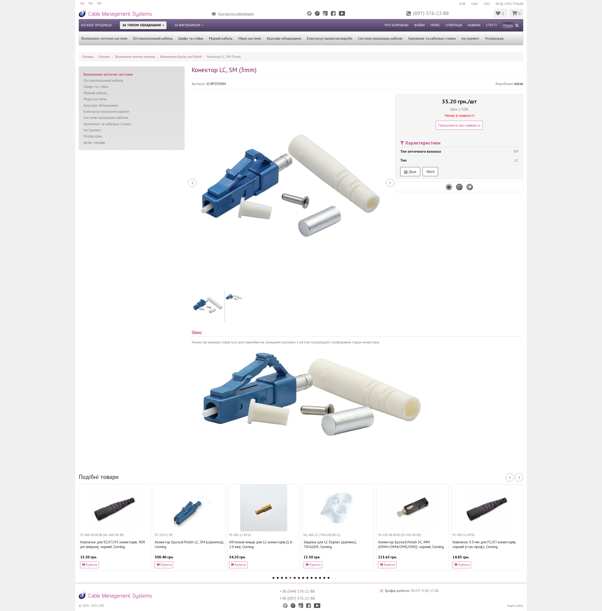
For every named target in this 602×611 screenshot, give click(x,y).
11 (316, 578)
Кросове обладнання (284, 38)
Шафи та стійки (190, 38)
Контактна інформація (236, 13)
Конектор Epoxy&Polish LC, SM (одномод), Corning (150, 544)
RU (91, 3)
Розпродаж (494, 38)
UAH (474, 4)
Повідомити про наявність (459, 125)
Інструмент (470, 38)
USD (487, 4)
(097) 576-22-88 (431, 13)
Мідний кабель (221, 38)
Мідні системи (249, 38)
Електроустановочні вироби (329, 38)
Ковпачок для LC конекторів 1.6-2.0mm (520, 542)
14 (328, 578)
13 (324, 578)
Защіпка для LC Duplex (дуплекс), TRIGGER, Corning (291, 544)
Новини (474, 25)
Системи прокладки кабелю (380, 38)
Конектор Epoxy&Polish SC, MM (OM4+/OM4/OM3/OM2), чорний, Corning (372, 544)
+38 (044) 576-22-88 (297, 591)
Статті (491, 25)
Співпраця (454, 25)
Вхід (499, 4)
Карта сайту (515, 606)
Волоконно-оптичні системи (104, 38)
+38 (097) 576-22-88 (297, 598)
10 (312, 578)
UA (82, 3)
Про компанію (396, 25)
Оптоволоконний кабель (153, 38)
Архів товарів (94, 142)
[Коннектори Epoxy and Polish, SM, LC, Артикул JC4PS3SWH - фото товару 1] (291, 189)
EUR (462, 4)
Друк (412, 171)
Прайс (435, 25)
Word (430, 171)
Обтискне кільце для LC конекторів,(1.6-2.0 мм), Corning (222, 544)
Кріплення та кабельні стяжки (432, 38)
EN (99, 3)
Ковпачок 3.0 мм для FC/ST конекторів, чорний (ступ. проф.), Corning (446, 544)
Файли (419, 25)
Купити (127, 564)
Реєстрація (514, 4)
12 (320, 578)
